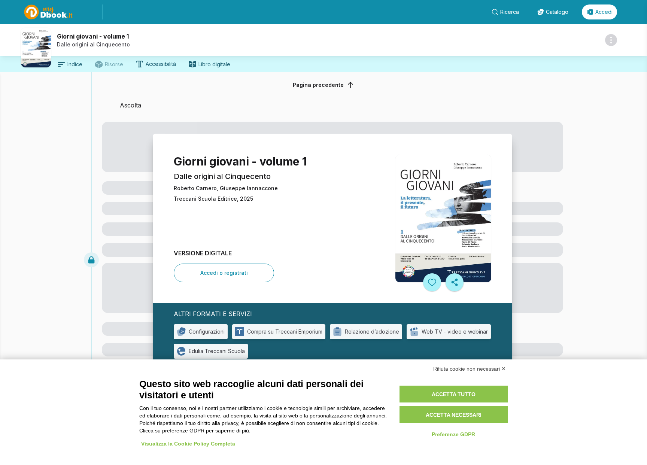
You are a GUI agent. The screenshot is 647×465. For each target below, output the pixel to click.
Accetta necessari (454, 415)
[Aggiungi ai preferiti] (432, 282)
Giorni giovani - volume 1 (93, 36)
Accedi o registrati (224, 273)
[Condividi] (455, 282)
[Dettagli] (611, 40)
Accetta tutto (454, 394)
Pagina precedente (318, 85)
